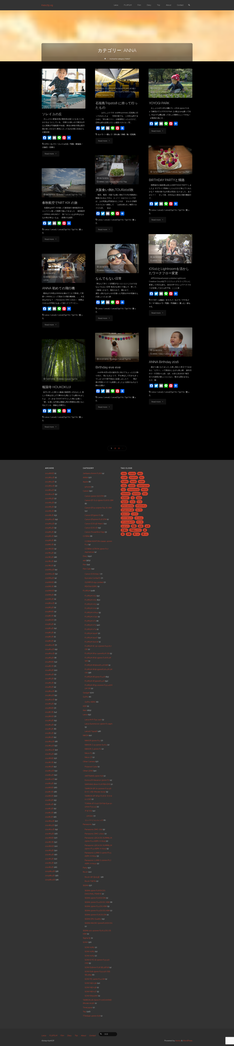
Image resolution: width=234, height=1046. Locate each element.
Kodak (141, 481)
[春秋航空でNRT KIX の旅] (63, 182)
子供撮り (174, 303)
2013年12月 (49, 691)
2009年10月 (50, 880)
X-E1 (132, 502)
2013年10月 (49, 700)
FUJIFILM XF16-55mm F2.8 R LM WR (120, 88)
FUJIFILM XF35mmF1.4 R (95, 681)
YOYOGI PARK (159, 103)
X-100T (154, 300)
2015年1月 (49, 641)
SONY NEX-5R (91, 987)
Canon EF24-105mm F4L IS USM (98, 508)
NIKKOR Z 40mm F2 (93, 749)
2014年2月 (49, 683)
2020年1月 (49, 515)
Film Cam (87, 569)
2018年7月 (49, 544)
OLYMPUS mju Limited (94, 582)
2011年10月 (49, 779)
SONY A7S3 (89, 956)
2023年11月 (49, 482)
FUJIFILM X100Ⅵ (91, 642)
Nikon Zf (88, 757)
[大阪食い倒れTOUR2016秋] (117, 169)
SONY (85, 942)
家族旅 (78, 144)
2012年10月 (49, 750)
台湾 (147, 526)
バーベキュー (127, 518)
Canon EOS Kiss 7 (92, 574)
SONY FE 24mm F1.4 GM (95, 979)
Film (84, 565)
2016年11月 (49, 570)
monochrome (133, 490)
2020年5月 (49, 498)
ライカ (139, 522)
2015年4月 (49, 628)
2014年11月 (49, 649)
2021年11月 (49, 490)
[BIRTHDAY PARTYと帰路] (170, 160)
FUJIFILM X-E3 (90, 604)
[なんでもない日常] (117, 258)
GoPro (85, 697)
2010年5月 (49, 850)
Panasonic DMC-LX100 (94, 834)
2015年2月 (49, 637)
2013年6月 (49, 716)
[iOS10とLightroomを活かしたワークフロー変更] (170, 248)
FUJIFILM (86, 591)
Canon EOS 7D (91, 528)
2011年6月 (49, 796)
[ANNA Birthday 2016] (170, 342)
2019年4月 (49, 528)
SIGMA (85, 885)
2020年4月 (49, 503)
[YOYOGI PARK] (170, 83)
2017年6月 (49, 549)
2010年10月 (49, 829)
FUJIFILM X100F (91, 633)
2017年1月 (49, 565)
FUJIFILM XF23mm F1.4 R (107, 92)
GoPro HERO (124, 92)
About (83, 1035)
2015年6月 (49, 620)
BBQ (140, 473)
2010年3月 (49, 859)
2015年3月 (49, 633)
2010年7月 (49, 842)
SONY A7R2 (89, 947)
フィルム (139, 518)
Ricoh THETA (90, 881)
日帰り (52, 147)
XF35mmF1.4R (127, 510)
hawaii (133, 481)
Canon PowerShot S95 (94, 532)
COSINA (86, 536)
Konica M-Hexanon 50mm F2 (69, 103)
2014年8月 (49, 662)
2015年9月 (49, 607)
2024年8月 (49, 473)
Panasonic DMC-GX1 (93, 829)
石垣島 (133, 134)
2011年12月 (49, 771)
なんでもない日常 (109, 278)
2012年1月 (49, 767)
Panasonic (87, 824)
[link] (189, 5)
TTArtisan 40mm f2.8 (91, 1016)
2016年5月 (49, 595)
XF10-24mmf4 (127, 506)
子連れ (124, 530)
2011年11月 (49, 775)
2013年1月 (49, 737)
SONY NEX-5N (91, 983)
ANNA (48, 103)
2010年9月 (49, 834)
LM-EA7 (46, 106)
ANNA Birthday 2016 (164, 362)
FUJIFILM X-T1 (90, 621)
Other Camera (102, 95)
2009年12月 (50, 871)
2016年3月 (49, 599)
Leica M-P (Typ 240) (93, 720)
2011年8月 (49, 787)
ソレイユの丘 (52, 114)
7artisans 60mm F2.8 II (92, 473)
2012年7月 (49, 762)
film (141, 477)
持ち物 (117, 134)
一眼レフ (108, 134)
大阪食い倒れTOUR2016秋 (114, 190)
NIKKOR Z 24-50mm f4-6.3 (96, 745)
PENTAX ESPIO (91, 586)
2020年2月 (49, 511)
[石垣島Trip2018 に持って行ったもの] (117, 83)
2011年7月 (49, 792)
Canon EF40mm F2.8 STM (95, 519)
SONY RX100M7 (91, 996)
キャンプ (125, 514)
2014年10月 (49, 653)
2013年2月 (49, 733)
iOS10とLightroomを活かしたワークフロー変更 (169, 271)
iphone (88, 487)
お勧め (161, 300)
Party (85, 868)
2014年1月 (49, 687)
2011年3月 (49, 808)
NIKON (85, 735)
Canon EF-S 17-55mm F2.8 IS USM (99, 500)
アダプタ (88, 811)
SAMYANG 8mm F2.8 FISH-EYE (97, 784)
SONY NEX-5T (90, 991)
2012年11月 (49, 746)
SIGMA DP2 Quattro (93, 919)
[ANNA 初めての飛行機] (63, 268)
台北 (140, 526)
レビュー (125, 526)
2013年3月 (49, 729)
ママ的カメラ (157, 303)
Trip (111, 95)
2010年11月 (49, 825)
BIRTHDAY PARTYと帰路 (167, 180)
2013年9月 (49, 704)
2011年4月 (49, 804)
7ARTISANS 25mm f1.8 (94, 776)
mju (123, 490)
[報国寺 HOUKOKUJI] (63, 371)
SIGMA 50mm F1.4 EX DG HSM (97, 910)
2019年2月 (49, 536)
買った (182, 303)
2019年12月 (49, 519)
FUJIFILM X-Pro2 (91, 612)
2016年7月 (49, 586)
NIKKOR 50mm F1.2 (92, 740)
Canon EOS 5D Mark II (94, 524)
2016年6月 (49, 591)
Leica (153, 210)
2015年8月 (49, 612)
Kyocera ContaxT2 (92, 578)
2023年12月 (49, 477)
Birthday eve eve (108, 367)
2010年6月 (49, 846)
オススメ (169, 300)
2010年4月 (49, 855)
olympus (136, 494)
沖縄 (123, 134)
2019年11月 (49, 524)
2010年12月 (49, 821)
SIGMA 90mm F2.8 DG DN (95, 915)
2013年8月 (49, 708)
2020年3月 (49, 507)
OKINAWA (126, 494)
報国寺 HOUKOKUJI (56, 387)
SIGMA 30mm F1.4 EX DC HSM (97, 902)
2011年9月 (49, 783)
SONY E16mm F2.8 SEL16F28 (97, 967)
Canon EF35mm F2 (93, 515)
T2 (133, 498)
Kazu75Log (47, 5)
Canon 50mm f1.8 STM (94, 496)
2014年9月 (49, 658)
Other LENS (88, 771)
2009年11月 (50, 876)
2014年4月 (49, 674)
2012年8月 (49, 758)
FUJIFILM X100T (171, 261)
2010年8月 (49, 838)
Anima (178, 1041)
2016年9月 (49, 578)
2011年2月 (49, 813)
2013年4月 (49, 725)
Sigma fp (87, 938)
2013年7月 (49, 712)
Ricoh (85, 872)
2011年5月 (49, 800)
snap (145, 494)
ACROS (132, 473)
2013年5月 (49, 720)
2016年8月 (49, 582)
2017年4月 (49, 553)
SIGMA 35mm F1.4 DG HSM (96, 906)
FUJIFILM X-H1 (90, 608)
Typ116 (181, 210)
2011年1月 (49, 817)
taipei (139, 498)
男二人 (136, 534)
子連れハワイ (135, 530)
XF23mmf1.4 (141, 506)
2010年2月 (49, 863)
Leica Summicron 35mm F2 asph (98, 724)
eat (107, 182)
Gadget (86, 693)
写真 (72, 144)
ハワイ (134, 514)
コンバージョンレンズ (94, 820)
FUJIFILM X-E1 (90, 596)
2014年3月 (49, 679)
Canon (86, 491)
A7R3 (46, 144)
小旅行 (45, 147)
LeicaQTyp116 (170, 210)
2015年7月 (49, 616)
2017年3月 (49, 557)
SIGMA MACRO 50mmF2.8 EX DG (98, 923)
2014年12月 (49, 645)
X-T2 (139, 502)
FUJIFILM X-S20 (91, 617)
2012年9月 (49, 754)
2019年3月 (49, 532)
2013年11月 (49, 695)
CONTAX (133, 477)
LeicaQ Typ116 (178, 172)
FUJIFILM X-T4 (90, 629)
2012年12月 (49, 741)
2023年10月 (50, 486)
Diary (54, 103)
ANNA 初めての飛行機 (58, 288)
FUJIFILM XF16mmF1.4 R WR (96, 665)
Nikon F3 (88, 753)
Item (133, 92)
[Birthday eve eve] (117, 347)
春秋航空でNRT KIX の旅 (60, 203)
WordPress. (188, 1041)
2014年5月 (49, 670)
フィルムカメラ (128, 522)
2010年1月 (49, 867)
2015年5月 (49, 624)
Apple (85, 482)
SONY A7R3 (56, 106)
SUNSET (125, 498)
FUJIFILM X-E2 (90, 600)
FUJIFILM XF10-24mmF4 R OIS (97, 653)
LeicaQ (160, 210)
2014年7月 (49, 666)
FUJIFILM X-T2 (164, 92)
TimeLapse (87, 1007)
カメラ (53, 144)
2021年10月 (49, 494)
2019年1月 (49, 540)
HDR (85, 706)
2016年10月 (50, 574)
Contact (92, 1035)
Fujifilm (124, 481)
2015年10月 (49, 603)
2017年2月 (49, 561)
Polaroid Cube (91, 767)
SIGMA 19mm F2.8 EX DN (95, 898)
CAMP (124, 477)
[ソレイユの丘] (63, 89)
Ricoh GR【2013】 (92, 877)
